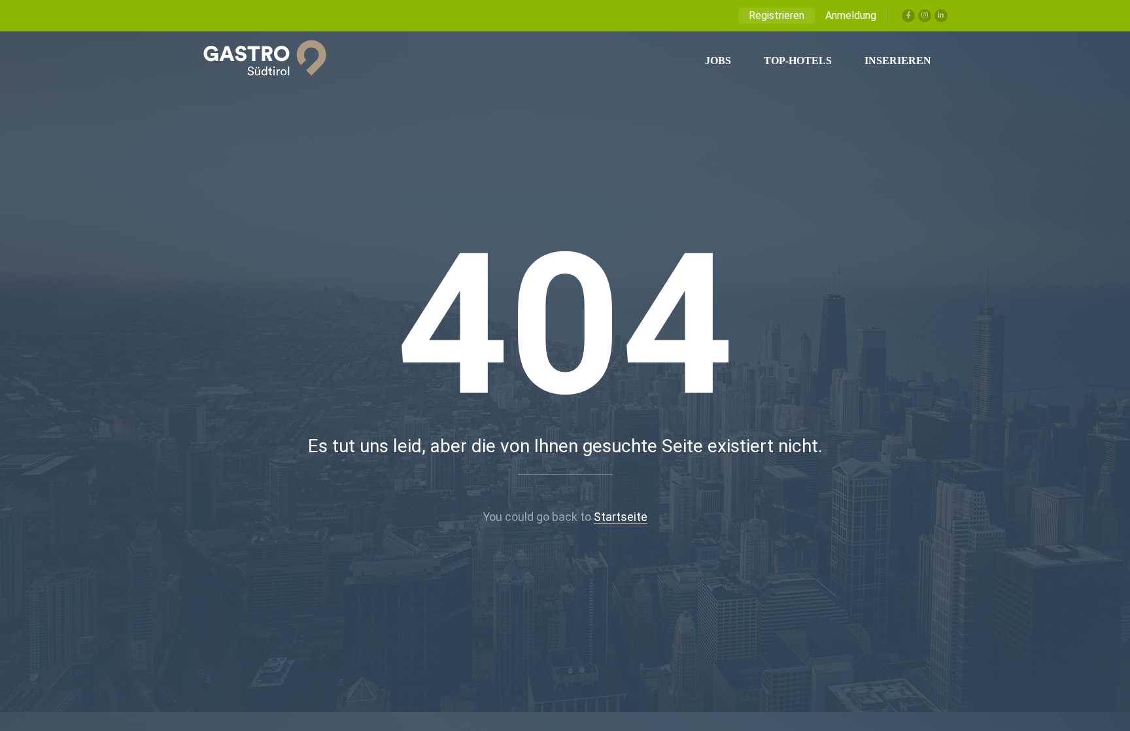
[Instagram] (924, 15)
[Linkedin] (941, 15)
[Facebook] (908, 15)
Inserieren (898, 60)
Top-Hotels (798, 60)
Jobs (718, 60)
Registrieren (776, 15)
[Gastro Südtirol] (258, 60)
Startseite (620, 517)
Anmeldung (850, 15)
